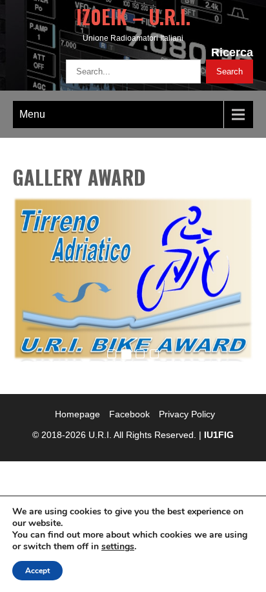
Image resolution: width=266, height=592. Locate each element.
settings (117, 547)
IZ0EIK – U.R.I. (133, 16)
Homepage (77, 414)
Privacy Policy (187, 414)
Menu (32, 114)
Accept (37, 570)
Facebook (129, 414)
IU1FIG (219, 435)
